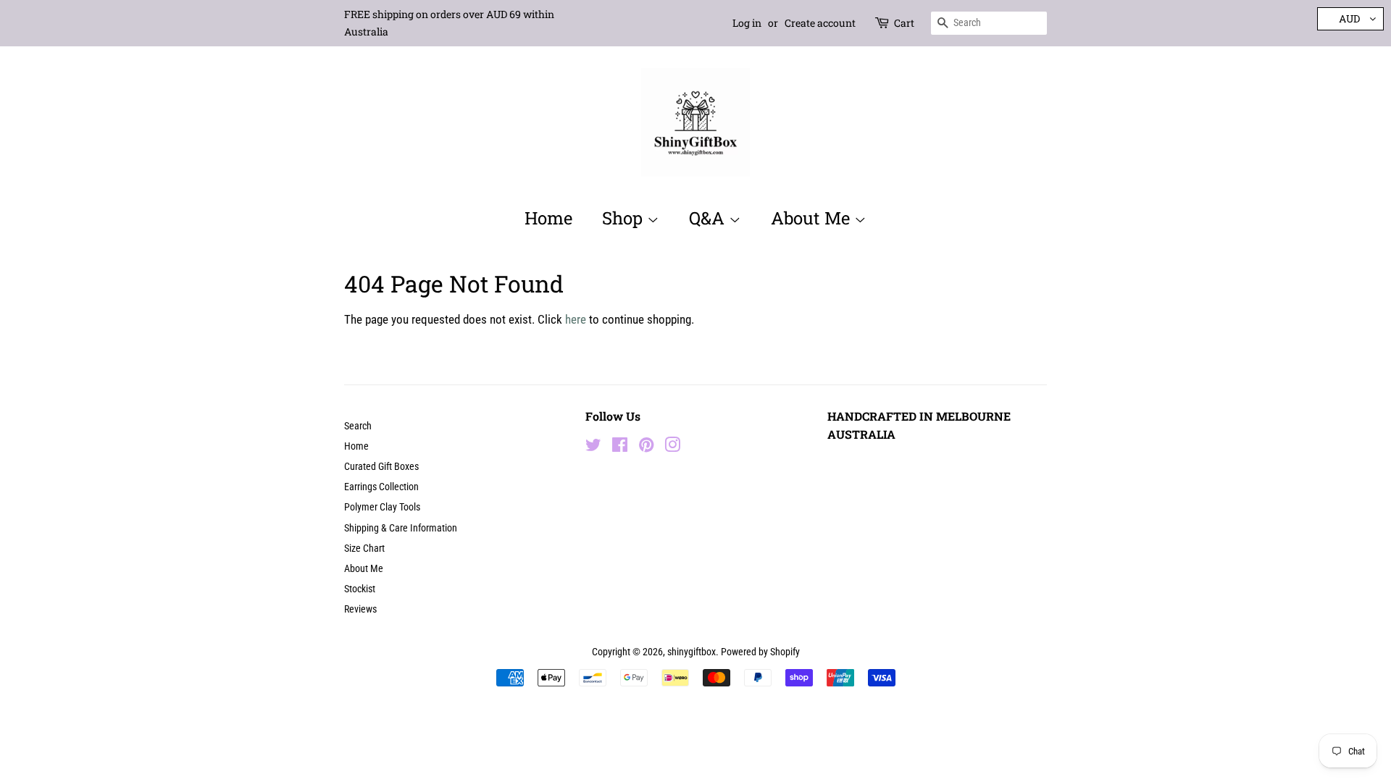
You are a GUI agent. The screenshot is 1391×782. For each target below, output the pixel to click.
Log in (746, 23)
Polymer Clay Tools (382, 507)
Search (358, 426)
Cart (904, 23)
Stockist (359, 589)
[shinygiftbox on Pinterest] (646, 448)
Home (548, 218)
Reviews (360, 609)
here (575, 319)
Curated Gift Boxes (381, 467)
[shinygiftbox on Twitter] (593, 448)
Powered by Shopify (760, 652)
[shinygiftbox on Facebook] (619, 448)
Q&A (709, 218)
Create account (820, 23)
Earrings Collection (381, 487)
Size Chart (364, 548)
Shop (624, 218)
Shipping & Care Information (400, 528)
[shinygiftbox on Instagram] (672, 448)
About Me (812, 218)
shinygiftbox (691, 652)
